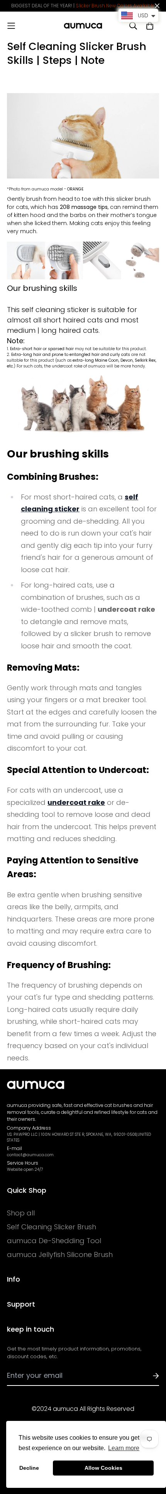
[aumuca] (83, 26)
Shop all (21, 1213)
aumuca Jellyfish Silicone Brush (60, 1254)
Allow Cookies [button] (103, 1468)
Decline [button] (29, 1468)
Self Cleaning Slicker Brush (51, 1227)
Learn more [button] (123, 1448)
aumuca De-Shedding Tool (54, 1240)
